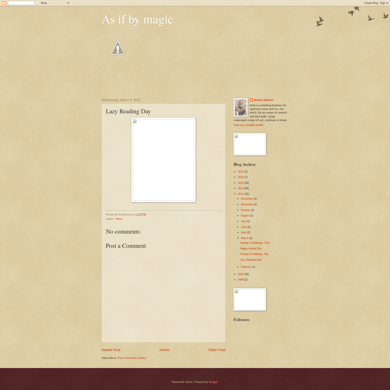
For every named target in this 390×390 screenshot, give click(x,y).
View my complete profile (248, 125)
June (244, 226)
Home (118, 218)
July (244, 221)
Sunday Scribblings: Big (254, 254)
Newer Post (111, 350)
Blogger (213, 381)
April (244, 232)
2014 (241, 177)
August (245, 215)
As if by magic (137, 19)
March (245, 238)
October (246, 210)
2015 (241, 171)
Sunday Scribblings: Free (255, 242)
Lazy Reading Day (251, 259)
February (246, 266)
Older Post (216, 350)
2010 (241, 274)
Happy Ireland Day (251, 248)
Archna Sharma (263, 100)
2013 (241, 182)
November (247, 204)
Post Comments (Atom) (132, 357)
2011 (241, 194)
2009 (241, 279)
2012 (241, 188)
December (247, 198)
